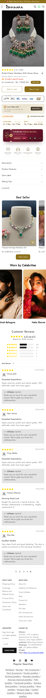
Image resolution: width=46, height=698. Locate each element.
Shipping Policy (8, 584)
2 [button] (19, 571)
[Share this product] (42, 73)
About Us (22, 584)
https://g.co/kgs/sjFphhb (34, 652)
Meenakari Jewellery (31, 676)
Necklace (22, 604)
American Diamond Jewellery (20, 679)
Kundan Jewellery (31, 673)
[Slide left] (4, 212)
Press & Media (24, 592)
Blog (20, 596)
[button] (2, 6)
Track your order (25, 620)
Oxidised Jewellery (13, 676)
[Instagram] (20, 661)
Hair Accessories (26, 612)
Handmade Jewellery (23, 683)
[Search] (35, 6)
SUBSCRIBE (9, 650)
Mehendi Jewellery (24, 693)
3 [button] (23, 571)
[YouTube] (32, 661)
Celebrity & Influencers (28, 588)
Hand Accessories (26, 616)
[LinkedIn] (26, 661)
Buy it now (34, 89)
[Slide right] (41, 212)
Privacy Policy (8, 598)
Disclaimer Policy (9, 602)
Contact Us (23, 600)
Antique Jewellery (27, 686)
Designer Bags (23, 689)
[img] (7, 370)
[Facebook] (14, 661)
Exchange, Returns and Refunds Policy (8, 591)
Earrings (22, 608)
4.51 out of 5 (29, 336)
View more (23, 257)
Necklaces (10, 669)
